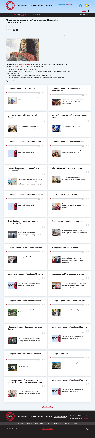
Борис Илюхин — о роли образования (67, 221)
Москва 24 (29, 423)
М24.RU (47, 423)
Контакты (49, 5)
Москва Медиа (21, 423)
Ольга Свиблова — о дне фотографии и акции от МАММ (23, 222)
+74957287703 (69, 4)
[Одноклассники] (17, 30)
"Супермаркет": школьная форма (65, 247)
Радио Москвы (10, 5)
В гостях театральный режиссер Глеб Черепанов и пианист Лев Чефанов (28, 127)
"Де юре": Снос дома (60, 353)
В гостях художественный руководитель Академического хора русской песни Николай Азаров (72, 101)
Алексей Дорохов (21, 66)
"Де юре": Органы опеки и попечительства (68, 300)
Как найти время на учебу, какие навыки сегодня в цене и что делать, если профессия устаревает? (74, 232)
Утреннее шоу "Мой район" (32, 15)
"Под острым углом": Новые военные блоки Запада (25, 328)
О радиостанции (21, 5)
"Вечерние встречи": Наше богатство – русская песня (67, 89)
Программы (32, 5)
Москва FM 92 (10, 416)
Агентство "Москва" (57, 423)
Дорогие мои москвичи (23, 65)
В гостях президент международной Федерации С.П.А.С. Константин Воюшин (29, 392)
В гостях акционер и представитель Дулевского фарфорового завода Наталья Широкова (73, 179)
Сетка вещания (84, 14)
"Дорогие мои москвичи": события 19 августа (25, 274)
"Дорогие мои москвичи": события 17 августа (69, 380)
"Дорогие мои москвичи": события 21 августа (25, 141)
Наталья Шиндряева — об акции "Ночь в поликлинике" (24, 169)
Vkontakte (82, 11)
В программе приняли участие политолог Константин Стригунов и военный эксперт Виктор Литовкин (29, 340)
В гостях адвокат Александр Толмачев (72, 363)
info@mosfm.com (75, 416)
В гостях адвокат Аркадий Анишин (71, 126)
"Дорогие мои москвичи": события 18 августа (69, 327)
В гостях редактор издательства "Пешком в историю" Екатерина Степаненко (73, 151)
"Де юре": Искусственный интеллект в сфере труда (69, 116)
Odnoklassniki (84, 11)
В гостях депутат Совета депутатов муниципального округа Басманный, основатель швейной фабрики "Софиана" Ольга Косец (73, 259)
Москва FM (67, 423)
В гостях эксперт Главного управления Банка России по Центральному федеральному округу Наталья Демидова (74, 285)
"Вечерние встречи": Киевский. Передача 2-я (25, 354)
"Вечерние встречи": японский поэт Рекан (24, 300)
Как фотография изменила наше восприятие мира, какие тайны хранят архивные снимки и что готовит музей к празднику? (30, 234)
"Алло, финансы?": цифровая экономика (68, 274)
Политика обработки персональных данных (78, 421)
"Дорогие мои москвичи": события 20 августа (25, 194)
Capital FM (75, 423)
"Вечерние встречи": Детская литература (68, 141)
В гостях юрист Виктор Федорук (26, 257)
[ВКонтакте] (14, 30)
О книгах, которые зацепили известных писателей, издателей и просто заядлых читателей (73, 205)
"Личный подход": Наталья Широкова (67, 168)
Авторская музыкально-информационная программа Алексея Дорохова (29, 151)
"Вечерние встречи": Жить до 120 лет (22, 88)
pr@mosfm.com (85, 418)
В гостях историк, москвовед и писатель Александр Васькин (29, 366)
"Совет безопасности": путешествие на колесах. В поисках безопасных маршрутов (25, 381)
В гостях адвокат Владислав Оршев (71, 310)
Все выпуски (47, 406)
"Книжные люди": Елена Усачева (65, 194)
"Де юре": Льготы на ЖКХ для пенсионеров (25, 247)
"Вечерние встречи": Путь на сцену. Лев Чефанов (23, 116)
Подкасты (41, 5)
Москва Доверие (39, 423)
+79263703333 (69, 6)
